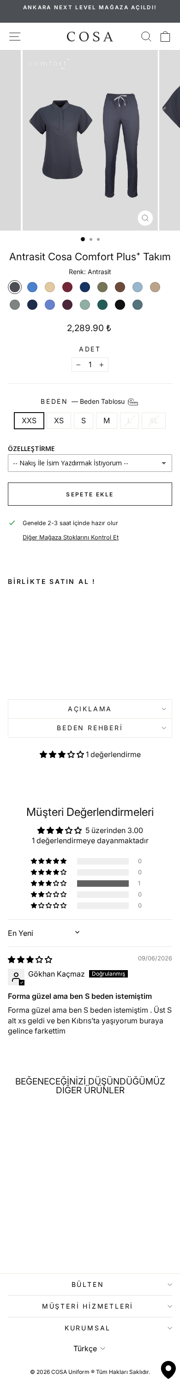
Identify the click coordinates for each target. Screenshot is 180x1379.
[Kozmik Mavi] (137, 287)
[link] (36, 644)
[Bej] (50, 287)
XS (59, 420)
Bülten (88, 1284)
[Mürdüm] (67, 305)
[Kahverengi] (120, 287)
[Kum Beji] (155, 287)
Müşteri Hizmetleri (87, 1306)
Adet (90, 349)
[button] (63, 754)
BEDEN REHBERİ (90, 728)
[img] (30, 959)
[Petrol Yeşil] (102, 305)
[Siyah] (120, 305)
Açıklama (90, 709)
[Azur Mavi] (32, 287)
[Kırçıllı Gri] (15, 305)
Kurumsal (88, 1328)
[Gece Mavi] (85, 287)
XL (153, 420)
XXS (29, 420)
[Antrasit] (15, 287)
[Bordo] (67, 287)
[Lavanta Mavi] (50, 305)
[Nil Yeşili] (85, 305)
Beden (83, 401)
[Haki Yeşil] (102, 287)
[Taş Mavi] (137, 305)
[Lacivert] (32, 305)
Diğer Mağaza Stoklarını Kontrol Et (71, 537)
